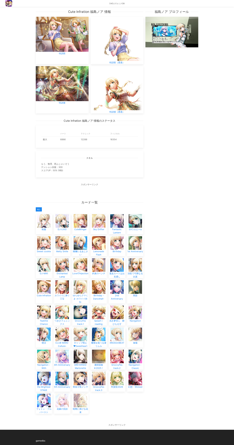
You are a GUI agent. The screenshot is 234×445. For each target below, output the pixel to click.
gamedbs (40, 440)
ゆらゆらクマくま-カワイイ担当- (80, 298)
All (38, 209)
